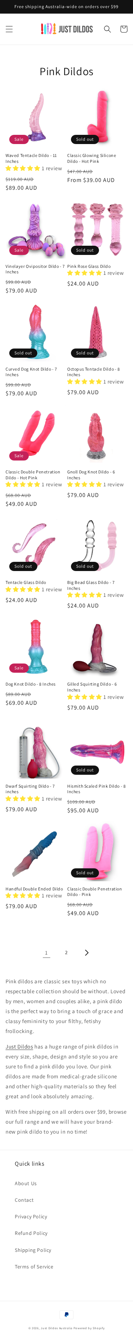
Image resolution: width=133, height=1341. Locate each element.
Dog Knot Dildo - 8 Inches (31, 684)
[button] (9, 29)
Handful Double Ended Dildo (34, 889)
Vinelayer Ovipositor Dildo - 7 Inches (35, 269)
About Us (26, 1183)
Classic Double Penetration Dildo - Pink (94, 891)
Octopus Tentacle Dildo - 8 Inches (93, 372)
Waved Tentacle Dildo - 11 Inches (31, 158)
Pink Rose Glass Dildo (89, 266)
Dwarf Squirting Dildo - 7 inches (30, 789)
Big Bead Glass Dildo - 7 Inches (91, 585)
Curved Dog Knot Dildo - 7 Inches (31, 372)
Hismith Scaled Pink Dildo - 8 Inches (96, 789)
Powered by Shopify (89, 1328)
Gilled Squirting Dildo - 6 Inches (92, 687)
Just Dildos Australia (56, 1328)
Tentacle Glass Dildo (26, 582)
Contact (24, 1200)
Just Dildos (19, 1046)
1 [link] (46, 952)
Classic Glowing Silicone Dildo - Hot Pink (91, 158)
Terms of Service (34, 1266)
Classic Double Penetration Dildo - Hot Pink (33, 474)
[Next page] (86, 953)
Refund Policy (31, 1233)
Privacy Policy (31, 1216)
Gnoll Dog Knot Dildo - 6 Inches (91, 474)
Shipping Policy (33, 1250)
